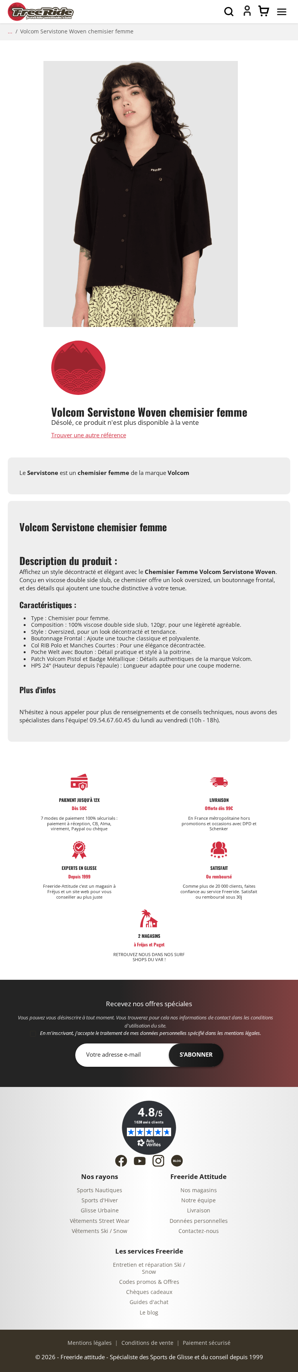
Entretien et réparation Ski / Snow (149, 1268)
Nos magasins (198, 1190)
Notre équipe (198, 1200)
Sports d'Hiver (99, 1200)
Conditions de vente (146, 1343)
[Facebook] (121, 1161)
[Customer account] (247, 13)
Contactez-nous (198, 1231)
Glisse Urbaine (100, 1210)
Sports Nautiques (99, 1190)
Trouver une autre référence (88, 435)
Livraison (198, 1210)
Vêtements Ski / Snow (99, 1231)
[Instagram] (158, 1161)
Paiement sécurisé (205, 1343)
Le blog (149, 1312)
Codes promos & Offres (149, 1282)
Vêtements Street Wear (100, 1221)
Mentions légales (90, 1343)
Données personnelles (199, 1221)
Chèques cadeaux (149, 1292)
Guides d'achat (149, 1302)
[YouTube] (140, 1161)
